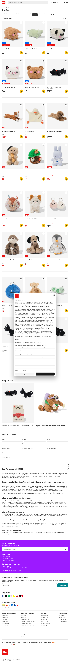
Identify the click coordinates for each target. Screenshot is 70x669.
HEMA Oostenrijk (63, 621)
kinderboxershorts (32, 506)
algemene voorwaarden (36, 642)
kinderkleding (5, 617)
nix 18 (49, 642)
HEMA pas (23, 617)
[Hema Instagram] (11, 596)
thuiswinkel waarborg (7, 644)
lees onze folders (25, 619)
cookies (45, 642)
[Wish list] (60, 2)
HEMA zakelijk (44, 625)
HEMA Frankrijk (62, 619)
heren (3, 443)
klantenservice (44, 627)
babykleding (5, 619)
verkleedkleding (51, 14)
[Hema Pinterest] (17, 596)
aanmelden (63, 585)
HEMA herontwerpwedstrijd (27, 625)
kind (25, 439)
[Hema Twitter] (6, 596)
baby (3, 439)
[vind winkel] (66, 549)
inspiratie (23, 634)
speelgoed (4, 629)
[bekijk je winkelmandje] (64, 2)
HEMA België (62, 615)
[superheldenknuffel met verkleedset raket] (52, 405)
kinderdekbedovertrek (8, 490)
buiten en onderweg (51, 448)
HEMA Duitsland (62, 617)
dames (48, 439)
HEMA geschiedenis (45, 623)
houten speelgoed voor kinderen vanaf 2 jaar (22, 493)
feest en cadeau (6, 452)
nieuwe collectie (6, 457)
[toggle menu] (67, 2)
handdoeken (5, 625)
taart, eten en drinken (52, 443)
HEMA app (23, 615)
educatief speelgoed (24, 14)
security (19, 642)
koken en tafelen (6, 448)
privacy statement (6, 642)
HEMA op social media (26, 623)
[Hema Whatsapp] (9, 596)
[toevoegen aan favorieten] (21, 22)
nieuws (22, 636)
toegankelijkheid (26, 642)
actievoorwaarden (45, 629)
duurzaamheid (44, 619)
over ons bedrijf (44, 615)
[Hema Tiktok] (20, 596)
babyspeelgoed (40, 493)
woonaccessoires (6, 623)
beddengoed (5, 621)
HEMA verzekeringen (26, 632)
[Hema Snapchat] (14, 596)
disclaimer (14, 642)
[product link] (12, 34)
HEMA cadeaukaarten (26, 629)
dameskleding (5, 615)
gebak (3, 631)
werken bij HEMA (45, 617)
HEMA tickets (24, 631)
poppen (42, 14)
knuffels (35, 14)
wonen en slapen (28, 443)
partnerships (43, 632)
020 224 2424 (5, 566)
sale (47, 452)
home (3, 7)
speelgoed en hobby (11, 7)
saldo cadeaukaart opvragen (47, 631)
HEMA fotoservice (25, 627)
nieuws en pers (44, 621)
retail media (43, 634)
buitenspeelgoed (11, 14)
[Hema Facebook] (3, 596)
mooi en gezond (28, 452)
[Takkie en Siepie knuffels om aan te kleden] (18, 405)
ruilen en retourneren (8, 560)
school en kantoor (28, 448)
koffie (3, 632)
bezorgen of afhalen (8, 558)
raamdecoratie (5, 627)
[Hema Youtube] (22, 596)
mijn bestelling (6, 556)
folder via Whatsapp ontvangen (28, 621)
